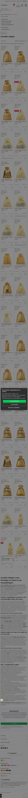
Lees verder (22, 398)
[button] (14, 407)
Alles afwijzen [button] (14, 404)
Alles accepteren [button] (14, 401)
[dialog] (14, 399)
